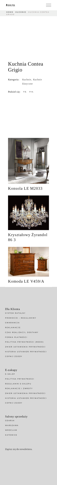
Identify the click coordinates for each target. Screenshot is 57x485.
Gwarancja (12, 323)
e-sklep (10, 374)
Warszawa (12, 425)
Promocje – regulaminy (20, 318)
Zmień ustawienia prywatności (25, 347)
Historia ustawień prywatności (26, 352)
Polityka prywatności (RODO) (24, 342)
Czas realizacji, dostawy (21, 332)
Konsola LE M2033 (25, 188)
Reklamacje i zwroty (19, 388)
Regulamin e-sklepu (18, 384)
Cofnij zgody (13, 356)
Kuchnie (27, 79)
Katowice (11, 435)
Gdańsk (10, 420)
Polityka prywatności (19, 379)
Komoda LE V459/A (26, 281)
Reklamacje (13, 327)
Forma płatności (16, 337)
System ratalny (15, 313)
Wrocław (11, 430)
